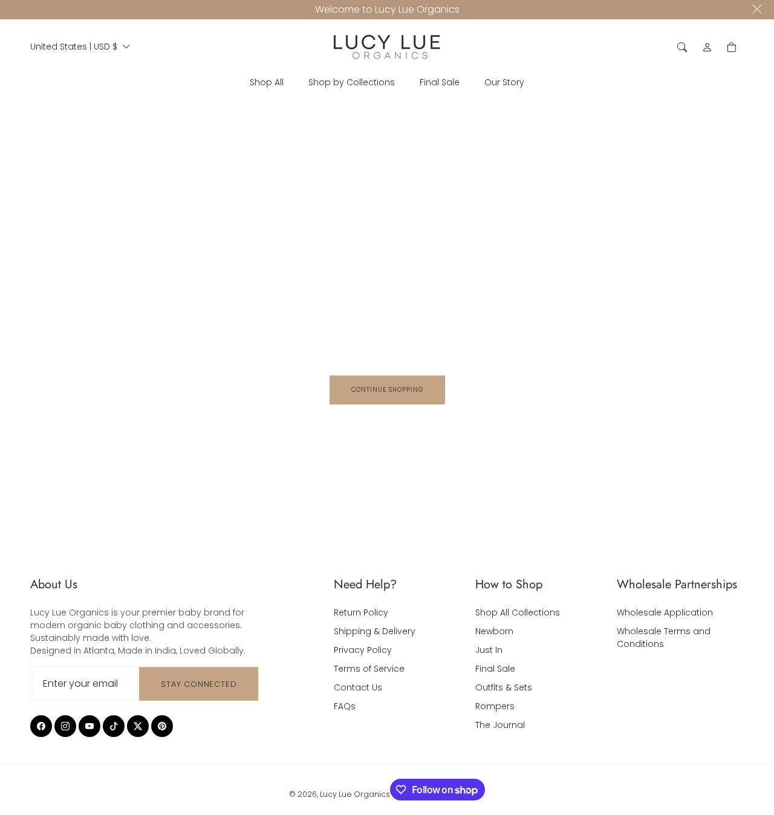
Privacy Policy (363, 650)
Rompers (495, 706)
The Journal (500, 725)
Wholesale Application (665, 612)
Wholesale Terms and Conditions (664, 637)
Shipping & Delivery (374, 631)
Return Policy (361, 612)
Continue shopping (387, 389)
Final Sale (495, 669)
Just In (488, 650)
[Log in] (707, 47)
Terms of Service (369, 669)
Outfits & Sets (503, 687)
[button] (682, 47)
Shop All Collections (517, 612)
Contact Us (358, 687)
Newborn (494, 631)
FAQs (345, 706)
